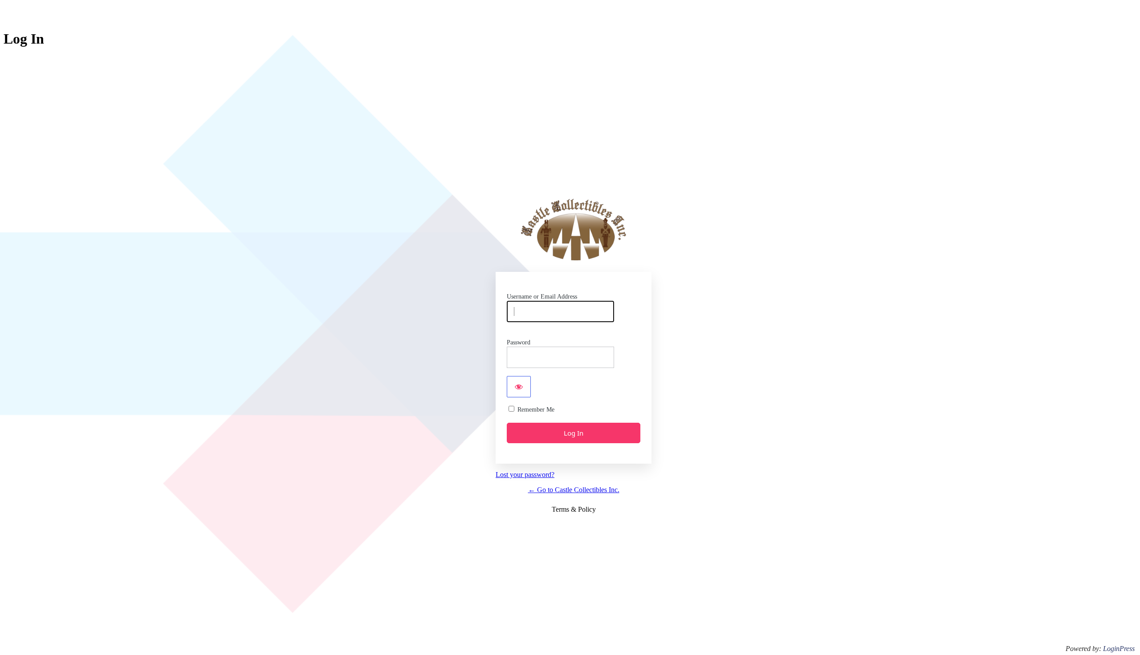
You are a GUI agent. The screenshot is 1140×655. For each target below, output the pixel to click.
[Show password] (519, 386)
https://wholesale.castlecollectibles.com (573, 229)
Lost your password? (525, 474)
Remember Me (535, 409)
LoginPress (1119, 648)
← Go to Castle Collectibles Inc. (573, 489)
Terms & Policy (574, 509)
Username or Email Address (542, 296)
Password (518, 342)
